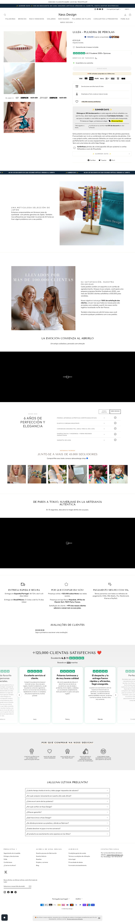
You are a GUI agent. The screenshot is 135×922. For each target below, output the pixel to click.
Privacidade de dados (76, 862)
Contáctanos (8, 862)
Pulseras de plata (81, 19)
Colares (51, 19)
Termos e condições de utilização (79, 856)
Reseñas (38, 859)
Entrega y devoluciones (11, 856)
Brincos (22, 19)
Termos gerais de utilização (75, 919)
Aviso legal (72, 859)
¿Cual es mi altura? (10, 865)
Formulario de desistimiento (78, 865)
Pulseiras (11, 19)
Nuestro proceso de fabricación (46, 853)
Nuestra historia (41, 856)
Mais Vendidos (36, 19)
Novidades (63, 19)
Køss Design (66, 22)
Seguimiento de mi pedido (12, 853)
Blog (37, 865)
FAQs (5, 859)
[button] (19, 695)
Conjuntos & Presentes (106, 19)
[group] (16, 474)
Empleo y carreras (42, 862)
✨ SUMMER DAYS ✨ (102, 154)
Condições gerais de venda (77, 853)
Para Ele (125, 19)
